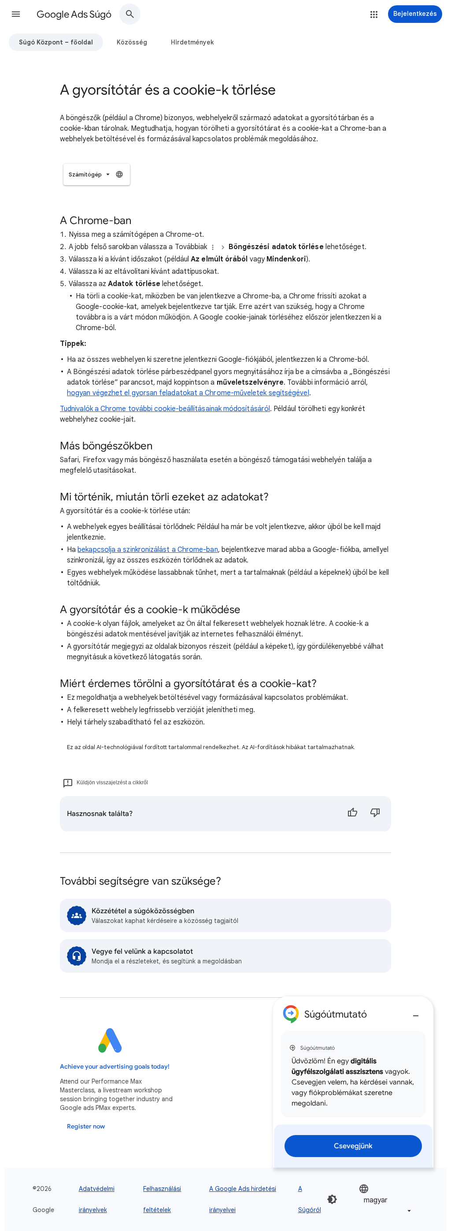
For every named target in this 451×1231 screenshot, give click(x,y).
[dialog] (353, 1082)
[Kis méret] (415, 1012)
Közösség (132, 42)
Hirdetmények (192, 42)
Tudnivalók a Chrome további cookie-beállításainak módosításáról (165, 408)
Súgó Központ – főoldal (56, 42)
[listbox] (96, 174)
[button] (15, 14)
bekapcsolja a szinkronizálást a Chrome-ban (148, 549)
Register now (86, 1126)
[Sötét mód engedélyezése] (332, 1199)
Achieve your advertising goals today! (115, 1066)
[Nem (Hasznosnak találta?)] (375, 813)
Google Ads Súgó (74, 14)
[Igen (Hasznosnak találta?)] (352, 813)
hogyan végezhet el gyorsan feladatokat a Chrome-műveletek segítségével (188, 393)
